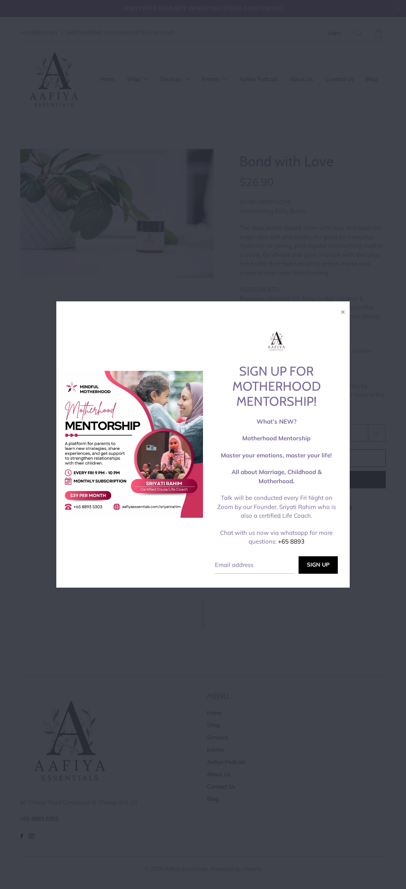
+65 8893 (291, 541)
